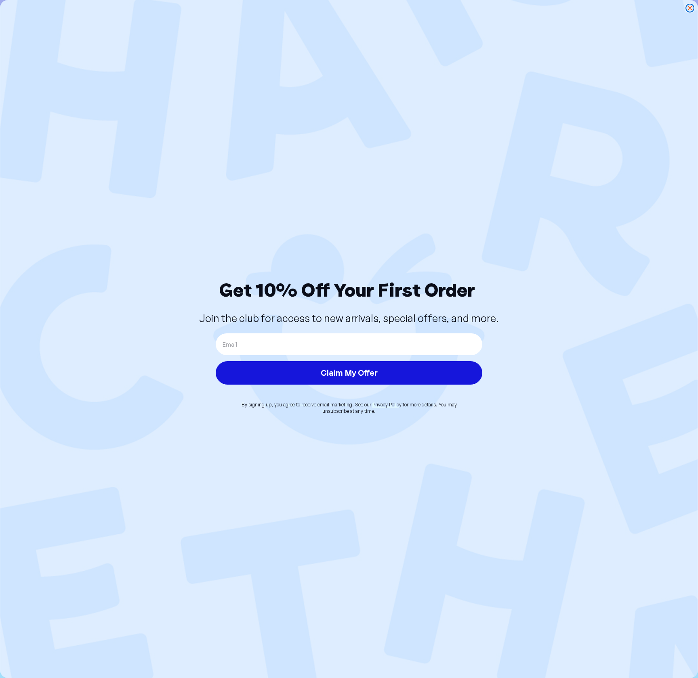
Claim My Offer (349, 373)
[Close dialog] (690, 8)
